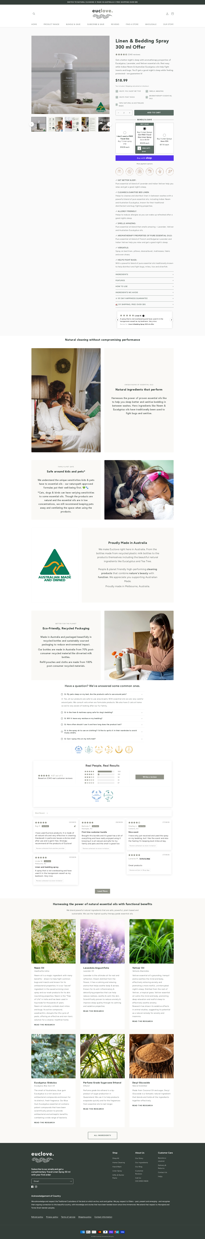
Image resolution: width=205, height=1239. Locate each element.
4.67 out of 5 (57, 775)
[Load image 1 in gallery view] (38, 124)
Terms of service (68, 1217)
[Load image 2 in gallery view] (55, 124)
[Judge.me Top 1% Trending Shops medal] (129, 749)
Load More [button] (102, 891)
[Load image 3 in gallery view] (72, 124)
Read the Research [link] (93, 1109)
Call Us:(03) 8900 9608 (141, 1179)
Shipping (129, 86)
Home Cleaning (118, 1163)
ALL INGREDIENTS (102, 1135)
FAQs (160, 1177)
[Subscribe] (70, 1181)
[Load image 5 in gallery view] (105, 124)
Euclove (98, 1236)
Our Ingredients (141, 1163)
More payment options (145, 164)
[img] (41, 822)
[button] (34, 13)
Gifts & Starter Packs (118, 1176)
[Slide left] (31, 124)
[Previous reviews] (117, 319)
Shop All (115, 1158)
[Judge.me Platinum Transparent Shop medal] (108, 795)
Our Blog (138, 1167)
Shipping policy (84, 1217)
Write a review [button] (150, 777)
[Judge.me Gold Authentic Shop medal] (99, 749)
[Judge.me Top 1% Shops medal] (119, 749)
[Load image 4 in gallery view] (89, 124)
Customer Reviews (139, 1172)
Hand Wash (116, 1167)
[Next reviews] (171, 319)
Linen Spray (117, 1171)
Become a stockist (162, 1159)
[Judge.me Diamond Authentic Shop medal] (96, 795)
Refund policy (37, 1217)
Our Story (139, 1158)
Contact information (103, 1217)
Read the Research (44, 1025)
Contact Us (162, 1172)
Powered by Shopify (108, 1236)
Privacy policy (52, 1217)
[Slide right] (109, 124)
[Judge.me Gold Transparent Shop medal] (109, 749)
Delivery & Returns (162, 1166)
